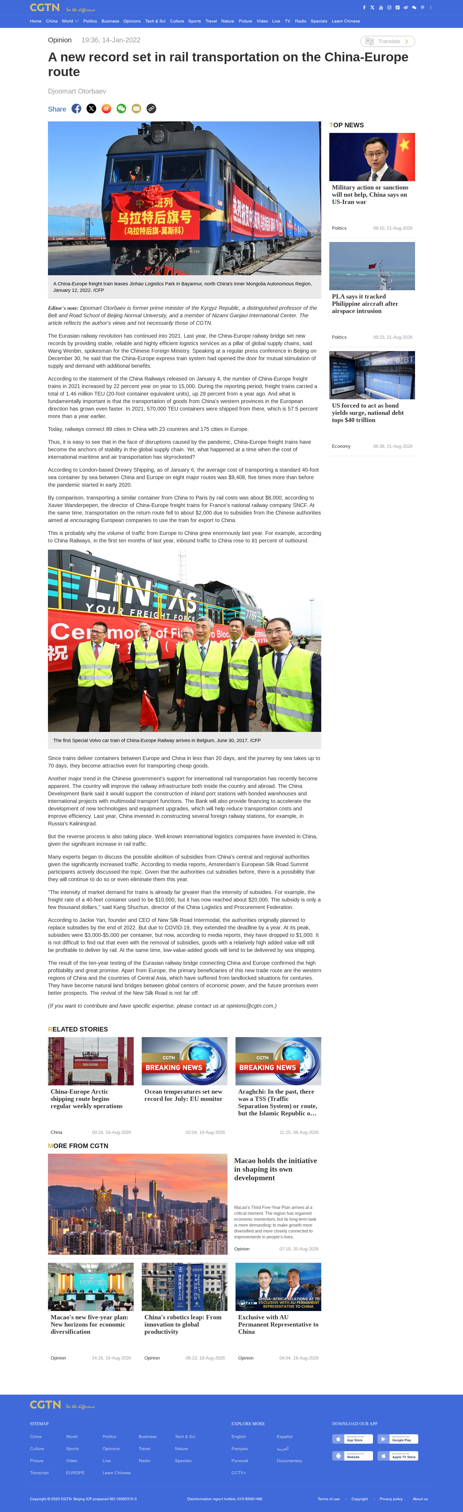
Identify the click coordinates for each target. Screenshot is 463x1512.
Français (240, 1449)
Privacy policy (391, 1499)
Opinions (132, 21)
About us (420, 1499)
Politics (90, 21)
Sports (194, 21)
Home (36, 21)
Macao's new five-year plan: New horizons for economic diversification (89, 1324)
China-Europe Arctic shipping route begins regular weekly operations (86, 1098)
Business (110, 21)
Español (285, 1437)
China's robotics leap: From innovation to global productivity (183, 1324)
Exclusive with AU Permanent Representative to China (278, 1324)
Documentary (289, 1461)
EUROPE (75, 1473)
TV (287, 21)
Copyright (360, 1499)
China (52, 21)
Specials (319, 21)
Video (262, 21)
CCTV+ (239, 1473)
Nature (227, 21)
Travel (211, 21)
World (68, 21)
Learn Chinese (346, 21)
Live (276, 21)
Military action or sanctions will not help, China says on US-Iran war (370, 194)
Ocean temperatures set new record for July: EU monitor (183, 1095)
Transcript (39, 1473)
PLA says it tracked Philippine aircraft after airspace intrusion (365, 303)
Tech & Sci (155, 21)
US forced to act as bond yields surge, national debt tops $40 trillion (368, 412)
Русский (240, 1461)
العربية (283, 1449)
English (239, 1437)
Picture (245, 21)
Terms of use (329, 1499)
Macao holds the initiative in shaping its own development (275, 1169)
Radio (301, 21)
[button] (242, 1304)
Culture (177, 21)
